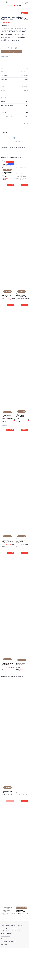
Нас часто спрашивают (6, 933)
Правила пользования (6, 938)
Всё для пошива (9, 9)
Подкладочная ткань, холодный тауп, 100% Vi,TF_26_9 (7, 791)
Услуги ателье (19, 792)
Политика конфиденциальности (8, 941)
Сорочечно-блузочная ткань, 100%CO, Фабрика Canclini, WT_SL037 (7, 909)
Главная (2, 9)
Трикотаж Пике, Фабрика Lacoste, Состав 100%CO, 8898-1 (21, 175)
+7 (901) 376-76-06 (16, 930)
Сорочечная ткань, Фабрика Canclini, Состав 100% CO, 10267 (7, 417)
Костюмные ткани (17, 9)
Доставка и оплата (5, 936)
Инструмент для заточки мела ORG (20, 911)
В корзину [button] (8, 169)
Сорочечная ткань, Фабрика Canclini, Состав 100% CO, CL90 (21, 295)
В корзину (11, 51)
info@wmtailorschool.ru (6, 930)
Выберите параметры (22, 907)
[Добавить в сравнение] (16, 48)
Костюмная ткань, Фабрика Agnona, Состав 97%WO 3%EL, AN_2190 (21, 665)
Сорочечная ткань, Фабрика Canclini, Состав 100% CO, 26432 (20, 416)
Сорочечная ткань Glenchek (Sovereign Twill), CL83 (6, 295)
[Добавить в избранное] (13, 48)
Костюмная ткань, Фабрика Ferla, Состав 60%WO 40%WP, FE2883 (7, 664)
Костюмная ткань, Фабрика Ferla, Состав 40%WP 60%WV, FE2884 (21, 541)
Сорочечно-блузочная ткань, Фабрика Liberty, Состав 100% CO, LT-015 (7, 174)
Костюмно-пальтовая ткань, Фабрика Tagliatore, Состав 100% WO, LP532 (7, 541)
